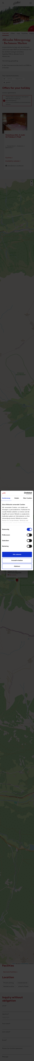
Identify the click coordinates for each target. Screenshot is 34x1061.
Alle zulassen (17, 554)
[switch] (29, 536)
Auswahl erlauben (17, 560)
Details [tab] (17, 498)
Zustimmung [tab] (6, 498)
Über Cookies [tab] (27, 498)
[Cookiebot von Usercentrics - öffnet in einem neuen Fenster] (24, 493)
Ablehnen (17, 566)
